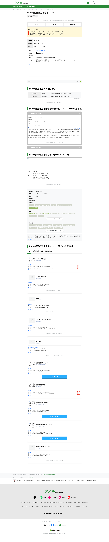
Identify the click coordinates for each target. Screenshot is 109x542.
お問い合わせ (70, 506)
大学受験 (53, 497)
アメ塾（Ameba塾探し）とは (34, 502)
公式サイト (54, 376)
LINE (44, 497)
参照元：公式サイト (77, 128)
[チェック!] (79, 267)
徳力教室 (30, 282)
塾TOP (14, 9)
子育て (63, 497)
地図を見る (32, 269)
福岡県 (24, 9)
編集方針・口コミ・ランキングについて (54, 502)
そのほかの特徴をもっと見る (54, 219)
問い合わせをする (32, 239)
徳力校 (29, 265)
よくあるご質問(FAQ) (81, 506)
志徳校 (29, 452)
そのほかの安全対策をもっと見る (54, 230)
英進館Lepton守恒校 (33, 347)
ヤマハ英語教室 (40, 50)
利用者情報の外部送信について (50, 506)
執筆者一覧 (69, 502)
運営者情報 (85, 502)
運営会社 (62, 506)
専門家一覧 (77, 502)
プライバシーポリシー (34, 506)
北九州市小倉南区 (31, 9)
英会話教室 (19, 9)
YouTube (73, 497)
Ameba (48, 525)
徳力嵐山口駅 (39, 9)
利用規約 (24, 506)
